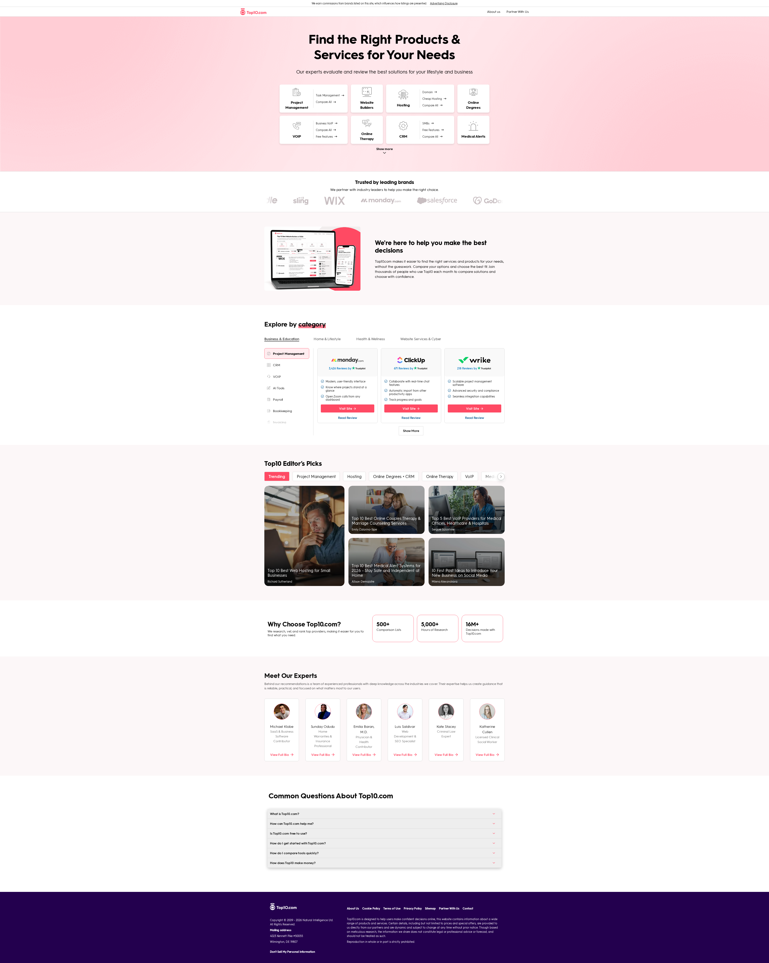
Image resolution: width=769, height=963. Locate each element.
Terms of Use (392, 908)
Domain (427, 92)
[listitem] (286, 353)
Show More (411, 431)
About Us (353, 908)
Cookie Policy (371, 908)
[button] (281, 339)
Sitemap (430, 908)
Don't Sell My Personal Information (292, 951)
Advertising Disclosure (443, 3)
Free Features (324, 136)
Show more (384, 149)
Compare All (324, 102)
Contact (468, 908)
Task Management (328, 95)
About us (493, 11)
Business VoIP (324, 123)
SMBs (425, 123)
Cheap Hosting (432, 98)
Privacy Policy (413, 908)
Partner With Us (517, 11)
